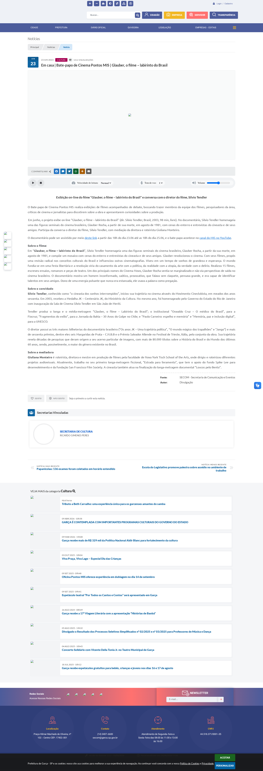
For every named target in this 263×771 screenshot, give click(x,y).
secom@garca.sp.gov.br (105, 738)
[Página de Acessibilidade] (131, 3)
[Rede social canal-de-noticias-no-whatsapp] (8, 243)
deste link (91, 237)
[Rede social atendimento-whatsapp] (8, 235)
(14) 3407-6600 (105, 734)
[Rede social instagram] (8, 258)
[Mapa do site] (124, 3)
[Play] (33, 182)
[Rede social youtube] (8, 250)
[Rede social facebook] (8, 266)
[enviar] (221, 699)
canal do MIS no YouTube (215, 237)
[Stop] (40, 182)
